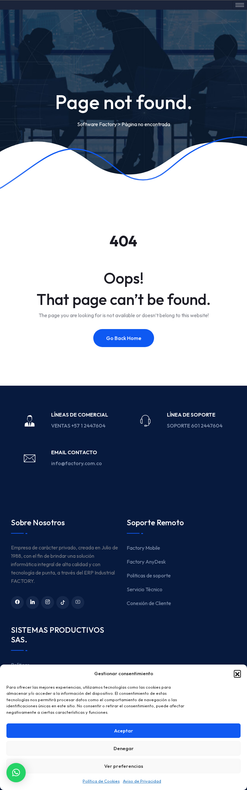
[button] (237, 673)
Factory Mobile (143, 548)
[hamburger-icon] (240, 5)
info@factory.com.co (76, 463)
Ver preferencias (123, 766)
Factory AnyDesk (146, 561)
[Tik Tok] (62, 602)
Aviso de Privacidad (142, 781)
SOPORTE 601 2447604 (195, 425)
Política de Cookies (101, 781)
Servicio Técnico (144, 589)
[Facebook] (17, 602)
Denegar (124, 748)
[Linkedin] (32, 602)
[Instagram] (47, 602)
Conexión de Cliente (149, 603)
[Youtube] (77, 602)
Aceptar (123, 731)
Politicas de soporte (149, 575)
